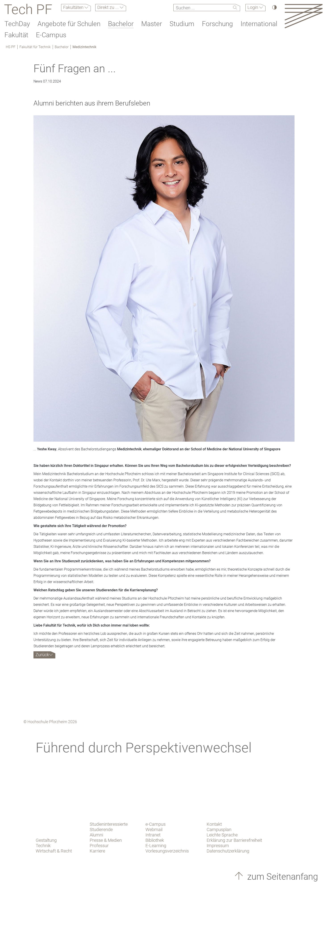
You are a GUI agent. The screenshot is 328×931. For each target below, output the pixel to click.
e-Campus (155, 824)
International (259, 24)
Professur (99, 845)
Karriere (97, 851)
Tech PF (28, 9)
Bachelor (121, 24)
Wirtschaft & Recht (54, 851)
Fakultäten (74, 7)
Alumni (96, 835)
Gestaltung (46, 840)
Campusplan (219, 829)
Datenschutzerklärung (228, 851)
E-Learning (155, 845)
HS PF (10, 47)
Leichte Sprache (222, 835)
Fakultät (16, 35)
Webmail (153, 829)
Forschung (217, 24)
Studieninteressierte (109, 824)
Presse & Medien (106, 840)
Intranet (152, 835)
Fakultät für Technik (35, 47)
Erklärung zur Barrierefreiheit (234, 840)
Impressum (218, 845)
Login (253, 7)
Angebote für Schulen (68, 24)
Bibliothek (154, 840)
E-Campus (51, 35)
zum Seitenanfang (281, 876)
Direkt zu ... (108, 7)
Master (151, 24)
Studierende (101, 829)
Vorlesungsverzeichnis (167, 851)
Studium (182, 24)
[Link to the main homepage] (303, 16)
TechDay (17, 24)
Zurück (42, 654)
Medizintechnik (84, 47)
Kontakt (214, 824)
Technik (43, 845)
